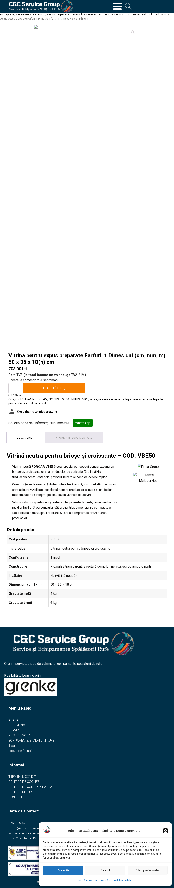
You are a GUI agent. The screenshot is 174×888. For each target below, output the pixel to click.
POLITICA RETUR (20, 792)
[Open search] (128, 6)
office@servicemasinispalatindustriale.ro (37, 828)
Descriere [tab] (24, 437)
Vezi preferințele (147, 870)
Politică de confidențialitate (116, 880)
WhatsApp (82, 423)
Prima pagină (7, 14)
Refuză (105, 870)
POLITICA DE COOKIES (24, 782)
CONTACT (15, 797)
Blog (11, 746)
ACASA (13, 720)
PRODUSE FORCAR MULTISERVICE (68, 399)
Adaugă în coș (53, 388)
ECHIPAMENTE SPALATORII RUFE (31, 740)
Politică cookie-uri (87, 880)
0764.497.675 (17, 823)
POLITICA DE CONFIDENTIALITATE (31, 787)
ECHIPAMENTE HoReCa (31, 14)
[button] (165, 831)
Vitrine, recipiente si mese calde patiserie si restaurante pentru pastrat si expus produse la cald (103, 14)
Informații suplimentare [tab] (74, 437)
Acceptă (63, 870)
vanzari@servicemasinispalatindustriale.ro (38, 833)
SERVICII (14, 730)
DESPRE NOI (17, 725)
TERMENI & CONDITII (22, 777)
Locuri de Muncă (20, 751)
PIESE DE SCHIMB (21, 735)
